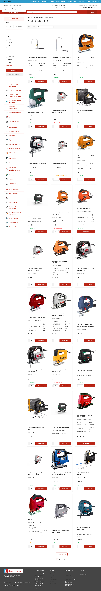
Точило (11, 179)
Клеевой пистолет (14, 131)
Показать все (62, 554)
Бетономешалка (39, 583)
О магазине (45, 1)
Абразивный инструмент (41, 573)
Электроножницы (14, 222)
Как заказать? (72, 1)
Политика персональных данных (23, 582)
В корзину (41, 81)
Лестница (67, 573)
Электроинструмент (38, 17)
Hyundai (10, 54)
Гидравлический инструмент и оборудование (39, 587)
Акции (52, 1)
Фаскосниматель (14, 189)
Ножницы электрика (14, 144)
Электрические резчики (15, 90)
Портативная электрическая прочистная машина (14, 168)
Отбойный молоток (14, 148)
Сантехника (68, 575)
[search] (75, 12)
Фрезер (11, 198)
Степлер (11, 174)
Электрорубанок (13, 226)
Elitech (10, 59)
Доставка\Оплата (34, 1)
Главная (29, 17)
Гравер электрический (15, 112)
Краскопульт (12, 135)
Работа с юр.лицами (93, 1)
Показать (13, 70)
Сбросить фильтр (14, 74)
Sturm (9, 62)
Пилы (10, 163)
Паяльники (12, 152)
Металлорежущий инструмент (69, 585)
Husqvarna (11, 56)
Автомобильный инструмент (39, 575)
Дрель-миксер (13, 127)
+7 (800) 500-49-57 (58, 6)
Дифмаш (10, 37)
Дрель (11, 117)
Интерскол (11, 39)
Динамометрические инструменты (70, 581)
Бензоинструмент (39, 581)
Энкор (10, 45)
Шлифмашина (13, 202)
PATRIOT (10, 51)
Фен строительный (14, 193)
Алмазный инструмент (70, 577)
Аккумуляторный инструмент (39, 579)
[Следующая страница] (66, 559)
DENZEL (10, 42)
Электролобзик (13, 218)
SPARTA (10, 48)
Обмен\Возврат (60, 1)
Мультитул (12, 140)
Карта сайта (81, 1)
